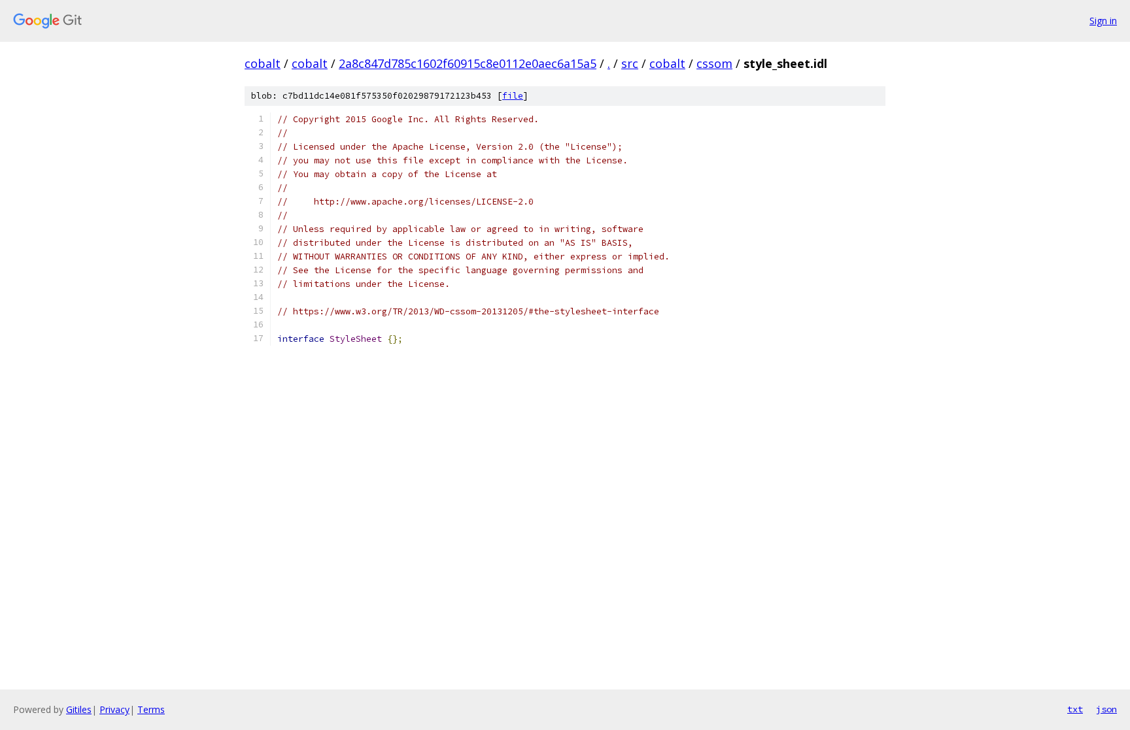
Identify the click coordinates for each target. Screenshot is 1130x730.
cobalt (263, 63)
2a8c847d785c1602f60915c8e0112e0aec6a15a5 (467, 63)
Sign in (1103, 20)
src (629, 63)
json (1106, 709)
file (512, 95)
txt (1075, 709)
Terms (151, 709)
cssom (714, 63)
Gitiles (79, 709)
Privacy (114, 709)
